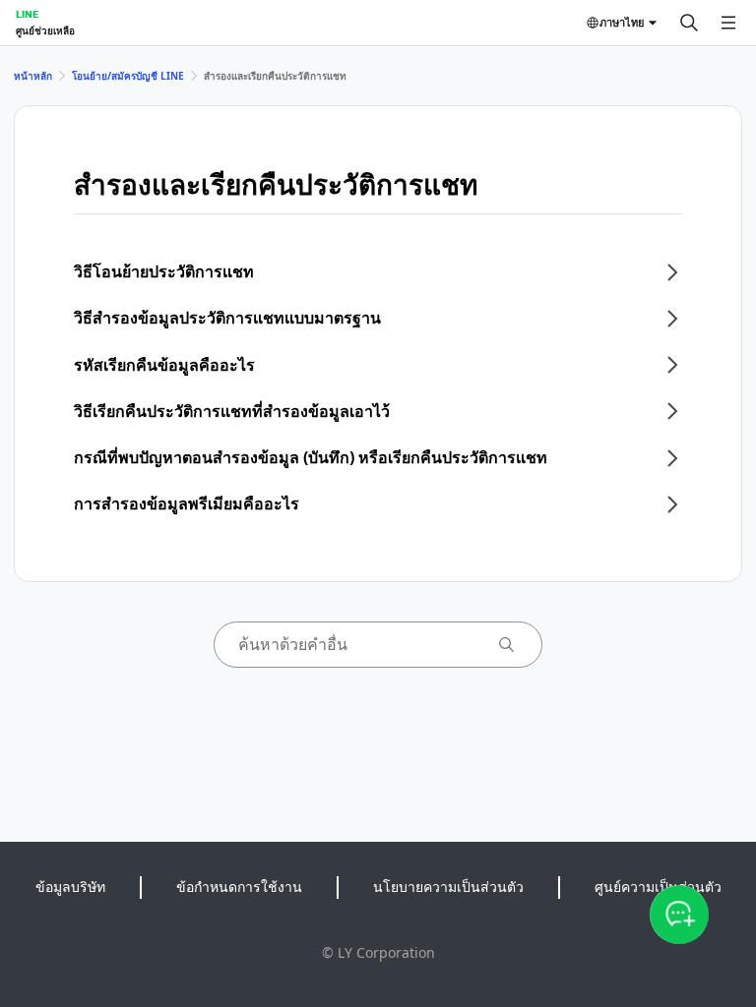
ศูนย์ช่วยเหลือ (45, 30)
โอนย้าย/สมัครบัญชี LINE (128, 76)
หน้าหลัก (33, 76)
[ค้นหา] (689, 22)
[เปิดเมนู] (728, 22)
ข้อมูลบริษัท (70, 886)
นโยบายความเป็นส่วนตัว (448, 886)
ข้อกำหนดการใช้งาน (239, 886)
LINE (27, 14)
